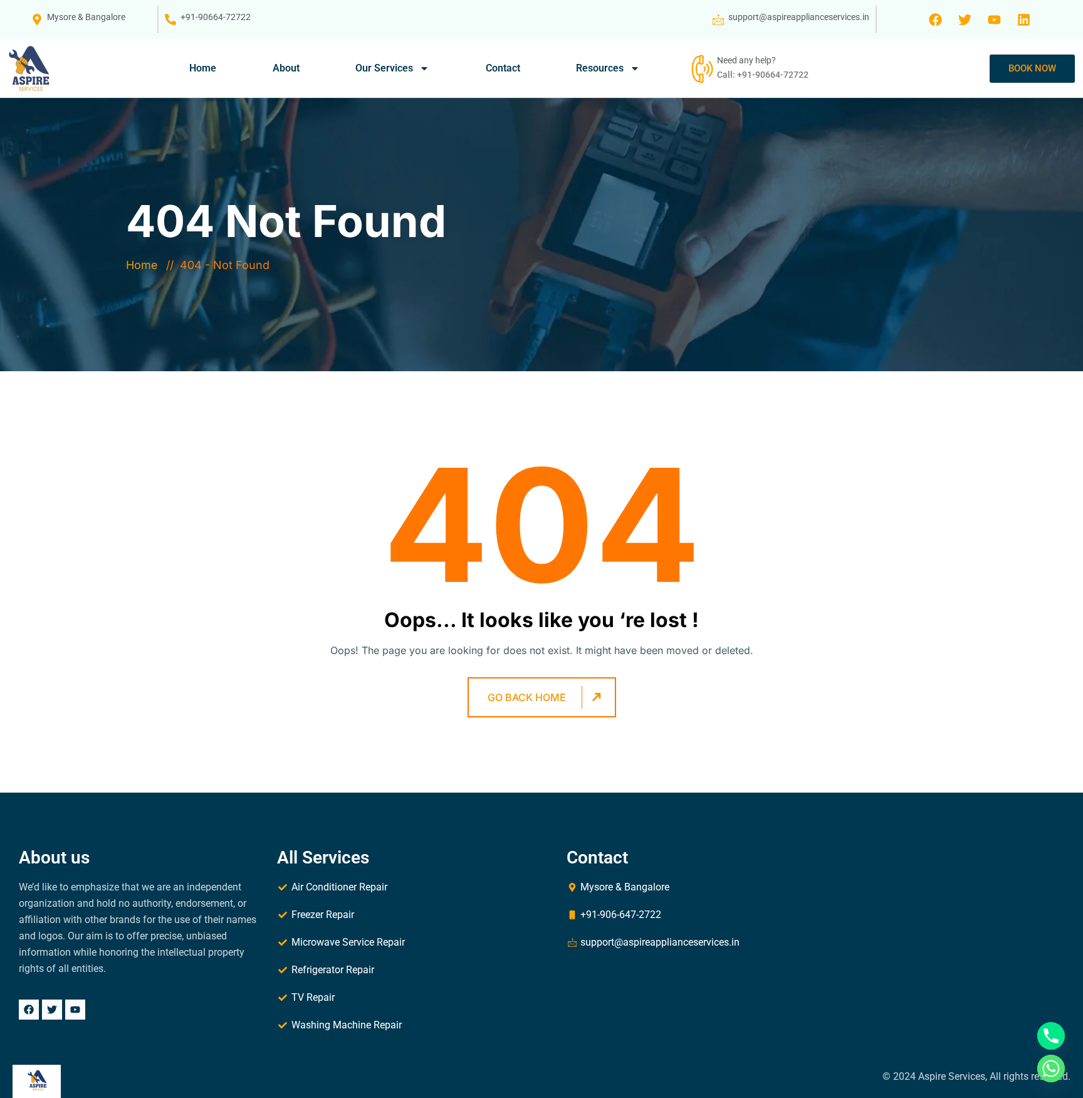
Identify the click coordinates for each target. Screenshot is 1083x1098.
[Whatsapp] (1051, 1068)
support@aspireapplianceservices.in (798, 17)
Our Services (384, 68)
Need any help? (746, 60)
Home (202, 68)
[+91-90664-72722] (170, 19)
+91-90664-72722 (215, 17)
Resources (600, 68)
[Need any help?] (701, 68)
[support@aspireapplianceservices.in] (718, 19)
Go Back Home (527, 697)
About (286, 68)
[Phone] (1051, 1036)
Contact (503, 68)
